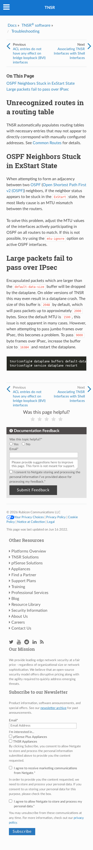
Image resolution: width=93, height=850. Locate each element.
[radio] (15, 444)
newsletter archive (53, 708)
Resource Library (25, 605)
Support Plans (23, 581)
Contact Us (21, 628)
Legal (51, 521)
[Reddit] (26, 642)
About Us (19, 616)
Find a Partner (23, 575)
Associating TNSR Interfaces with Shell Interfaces (69, 53)
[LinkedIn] (34, 642)
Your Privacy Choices (29, 517)
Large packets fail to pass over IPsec (37, 89)
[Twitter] (11, 642)
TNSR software (36, 25)
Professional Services (29, 593)
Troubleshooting (25, 31)
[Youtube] (19, 642)
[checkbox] (45, 444)
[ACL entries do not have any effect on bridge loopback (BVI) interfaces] (8, 46)
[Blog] (42, 642)
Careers (18, 622)
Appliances (20, 569)
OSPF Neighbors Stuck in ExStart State (40, 83)
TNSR (50, 8)
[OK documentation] (46, 419)
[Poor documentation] (39, 419)
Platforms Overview (28, 551)
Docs (12, 25)
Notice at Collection (31, 521)
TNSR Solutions (25, 557)
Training (18, 587)
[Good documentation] (53, 419)
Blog (15, 599)
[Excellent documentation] (60, 419)
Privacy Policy (56, 517)
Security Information (29, 611)
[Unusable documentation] (32, 419)
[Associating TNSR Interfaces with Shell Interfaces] (89, 46)
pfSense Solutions (27, 563)
